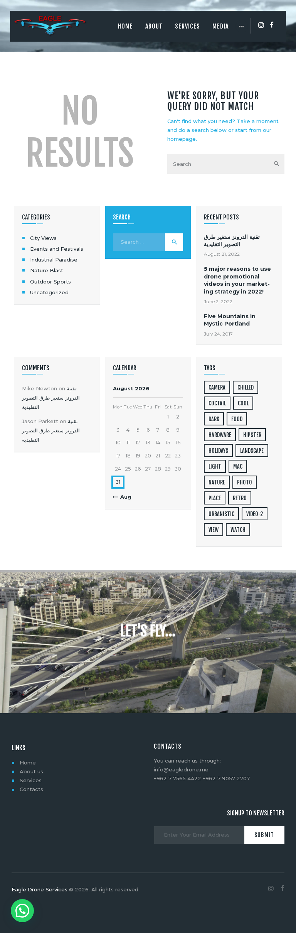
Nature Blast (46, 270)
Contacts (31, 789)
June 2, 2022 (218, 301)
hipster (252, 435)
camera (217, 387)
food (236, 419)
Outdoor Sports (50, 281)
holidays (218, 450)
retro (240, 498)
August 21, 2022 (222, 254)
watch (238, 529)
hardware (220, 435)
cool (243, 403)
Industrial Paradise (53, 259)
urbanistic (221, 514)
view (214, 529)
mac (237, 466)
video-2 (254, 514)
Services (31, 780)
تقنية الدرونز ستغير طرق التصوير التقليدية (232, 240)
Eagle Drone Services (39, 889)
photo (244, 482)
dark (214, 419)
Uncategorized (49, 292)
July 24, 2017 (218, 334)
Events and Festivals (56, 249)
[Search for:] (148, 242)
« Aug (123, 497)
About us (31, 771)
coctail (217, 403)
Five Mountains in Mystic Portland (230, 320)
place (215, 498)
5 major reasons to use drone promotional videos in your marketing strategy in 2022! (237, 280)
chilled (245, 387)
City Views (43, 238)
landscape (252, 450)
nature (217, 482)
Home (28, 762)
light (215, 466)
